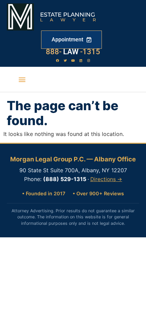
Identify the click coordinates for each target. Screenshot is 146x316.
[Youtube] (73, 60)
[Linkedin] (81, 60)
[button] (22, 79)
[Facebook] (57, 60)
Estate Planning (67, 14)
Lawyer (71, 19)
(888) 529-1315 (64, 179)
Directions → (106, 179)
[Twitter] (65, 60)
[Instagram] (89, 60)
